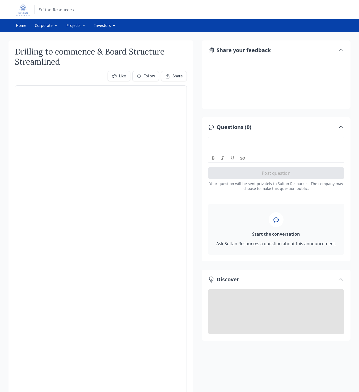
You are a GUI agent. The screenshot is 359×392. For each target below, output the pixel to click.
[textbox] (276, 141)
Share (177, 76)
